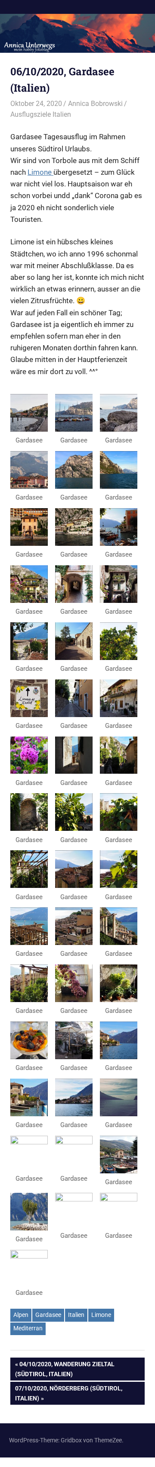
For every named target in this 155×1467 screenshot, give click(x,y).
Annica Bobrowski (95, 103)
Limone (40, 172)
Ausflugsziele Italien (40, 114)
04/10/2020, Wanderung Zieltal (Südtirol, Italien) (65, 1368)
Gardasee (48, 1314)
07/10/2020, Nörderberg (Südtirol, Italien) (68, 1392)
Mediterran (28, 1328)
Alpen (20, 1314)
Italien (76, 1314)
